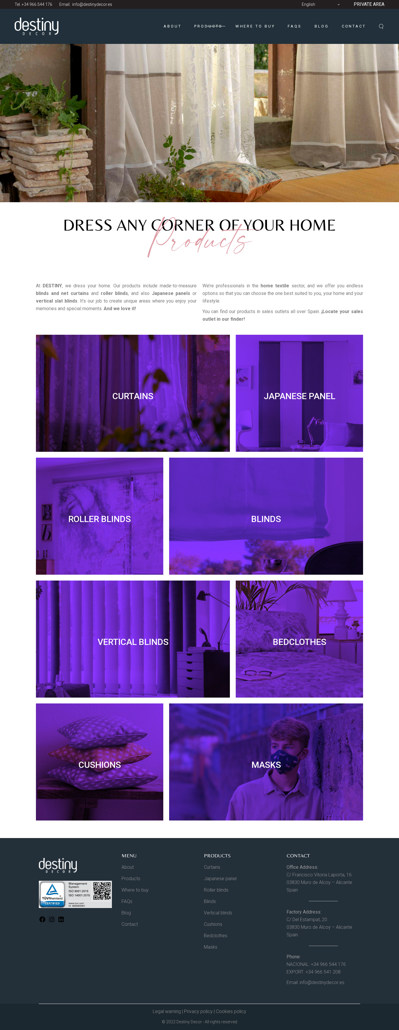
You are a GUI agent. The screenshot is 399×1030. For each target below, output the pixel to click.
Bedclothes (215, 935)
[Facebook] (42, 921)
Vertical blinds (218, 913)
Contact (130, 924)
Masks (210, 947)
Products (131, 878)
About (128, 867)
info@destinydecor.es (91, 4)
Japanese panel (220, 878)
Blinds (210, 901)
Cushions (213, 924)
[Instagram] (51, 921)
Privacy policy (198, 1011)
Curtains (212, 867)
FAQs (127, 901)
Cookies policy (231, 1011)
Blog (126, 913)
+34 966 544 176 (37, 4)
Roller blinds (216, 890)
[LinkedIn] (61, 921)
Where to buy (135, 890)
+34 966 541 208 (323, 972)
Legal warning (167, 1011)
